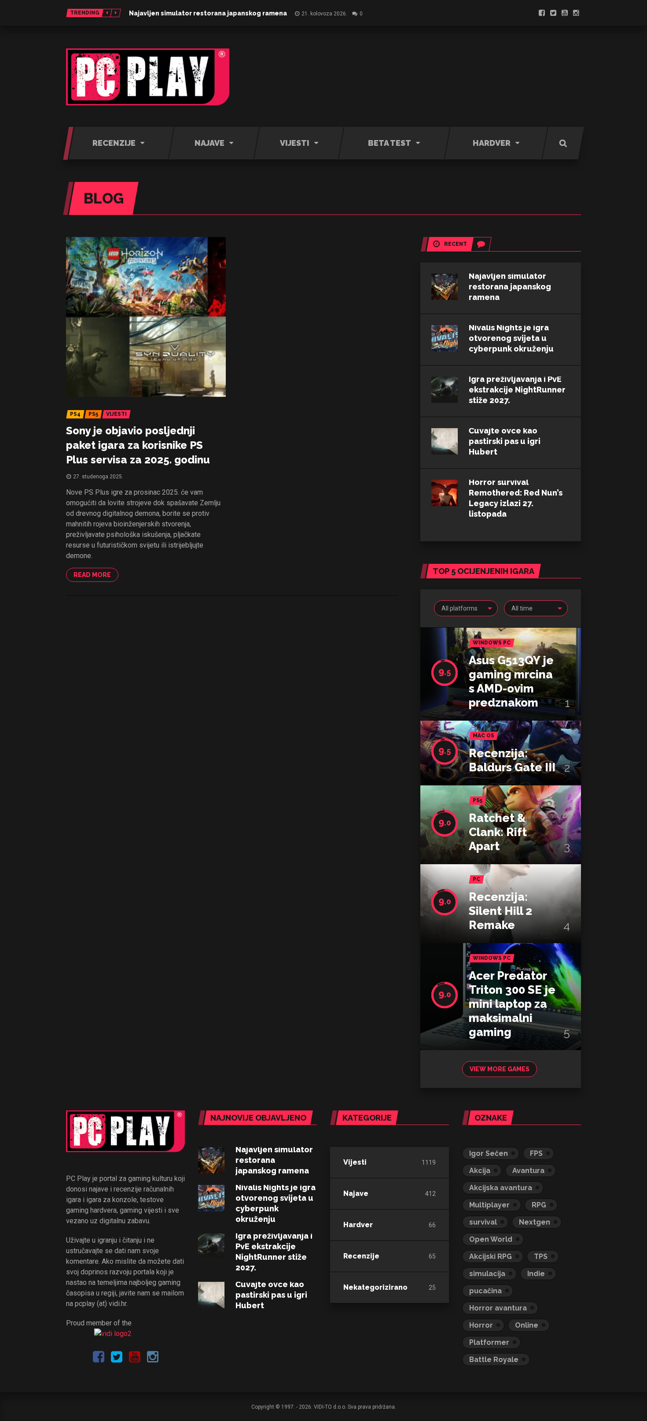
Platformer (489, 1342)
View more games (499, 1069)
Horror (481, 1325)
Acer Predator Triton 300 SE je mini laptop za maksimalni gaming (512, 1004)
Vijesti (355, 1162)
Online (526, 1325)
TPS (541, 1256)
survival (483, 1222)
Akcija (479, 1170)
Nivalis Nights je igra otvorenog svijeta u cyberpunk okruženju (511, 338)
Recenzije (361, 1256)
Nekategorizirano (375, 1287)
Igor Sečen (488, 1153)
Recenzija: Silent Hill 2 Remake (500, 911)
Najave (355, 1193)
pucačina (485, 1291)
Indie (536, 1273)
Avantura (528, 1170)
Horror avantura (498, 1308)
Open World (490, 1239)
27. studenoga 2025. (98, 477)
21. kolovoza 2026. (324, 14)
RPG (539, 1205)
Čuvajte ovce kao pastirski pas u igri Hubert (504, 441)
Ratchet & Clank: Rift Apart (498, 832)
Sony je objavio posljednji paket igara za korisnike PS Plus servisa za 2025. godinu (138, 445)
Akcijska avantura (500, 1188)
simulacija (487, 1273)
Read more (92, 574)
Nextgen (534, 1222)
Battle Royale (493, 1359)
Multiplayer (489, 1205)
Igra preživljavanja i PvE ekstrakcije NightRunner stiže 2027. (517, 389)
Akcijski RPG (490, 1256)
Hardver (358, 1225)
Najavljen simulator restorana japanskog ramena (208, 13)
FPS (536, 1153)
